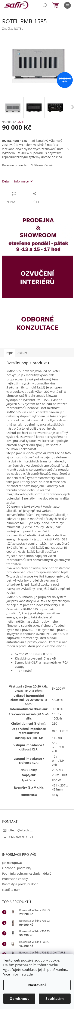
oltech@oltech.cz (21, 830)
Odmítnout (19, 998)
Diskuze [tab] (22, 353)
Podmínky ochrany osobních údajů (27, 873)
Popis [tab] (9, 353)
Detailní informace (15, 181)
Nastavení (37, 985)
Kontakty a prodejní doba (20, 884)
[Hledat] (45, 5)
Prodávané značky (15, 879)
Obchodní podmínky (16, 868)
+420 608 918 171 (21, 837)
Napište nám (11, 890)
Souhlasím (55, 998)
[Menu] (67, 5)
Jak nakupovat (12, 863)
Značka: (12, 28)
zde (30, 974)
